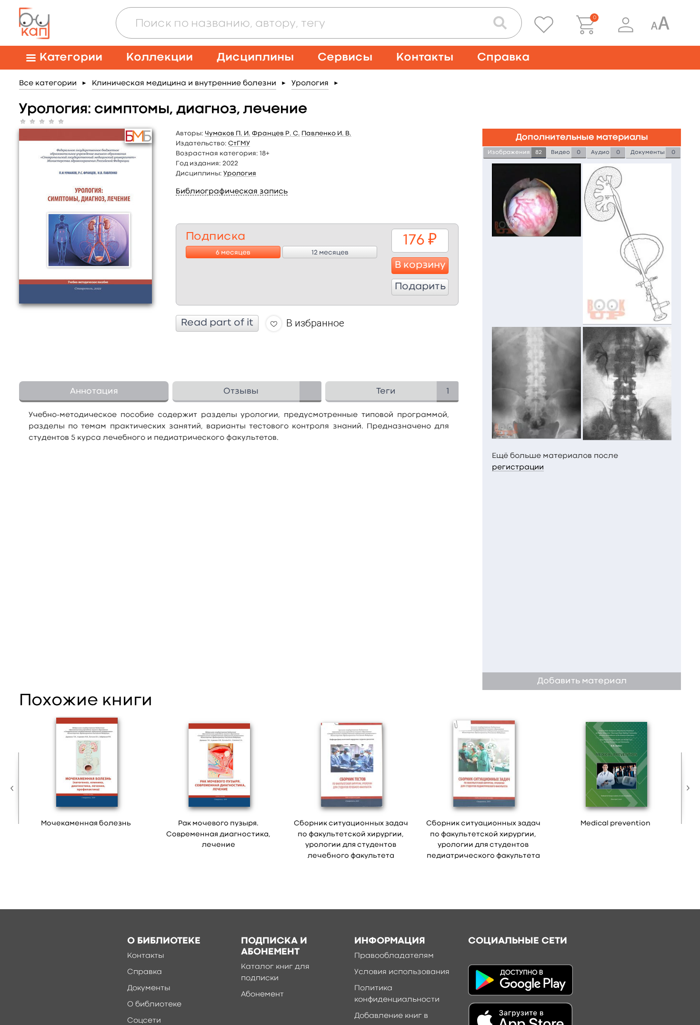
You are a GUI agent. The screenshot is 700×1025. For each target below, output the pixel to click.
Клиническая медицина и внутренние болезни (184, 83)
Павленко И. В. (326, 133)
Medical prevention (615, 824)
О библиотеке (154, 1004)
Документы (148, 988)
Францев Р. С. (276, 133)
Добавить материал (582, 681)
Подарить (420, 287)
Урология (310, 83)
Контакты (424, 57)
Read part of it (217, 323)
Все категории (48, 83)
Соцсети (144, 1020)
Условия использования (402, 972)
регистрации (518, 467)
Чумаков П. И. (227, 133)
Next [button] (685, 788)
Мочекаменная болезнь (86, 824)
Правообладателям (394, 956)
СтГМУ (239, 143)
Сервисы (345, 57)
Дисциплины (255, 57)
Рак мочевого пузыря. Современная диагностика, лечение (218, 834)
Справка (503, 57)
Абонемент (262, 994)
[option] (86, 775)
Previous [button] (14, 788)
